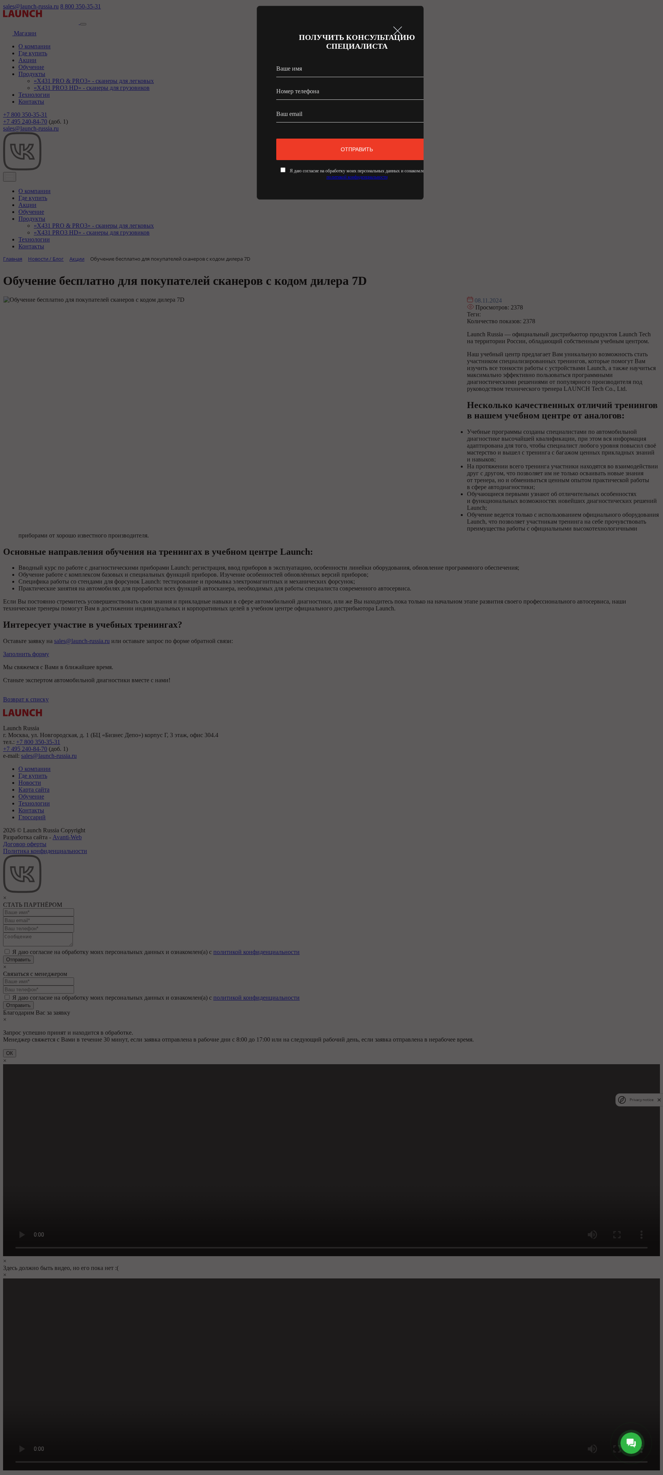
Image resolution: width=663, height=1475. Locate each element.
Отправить (357, 149)
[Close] (397, 30)
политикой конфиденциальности (357, 177)
